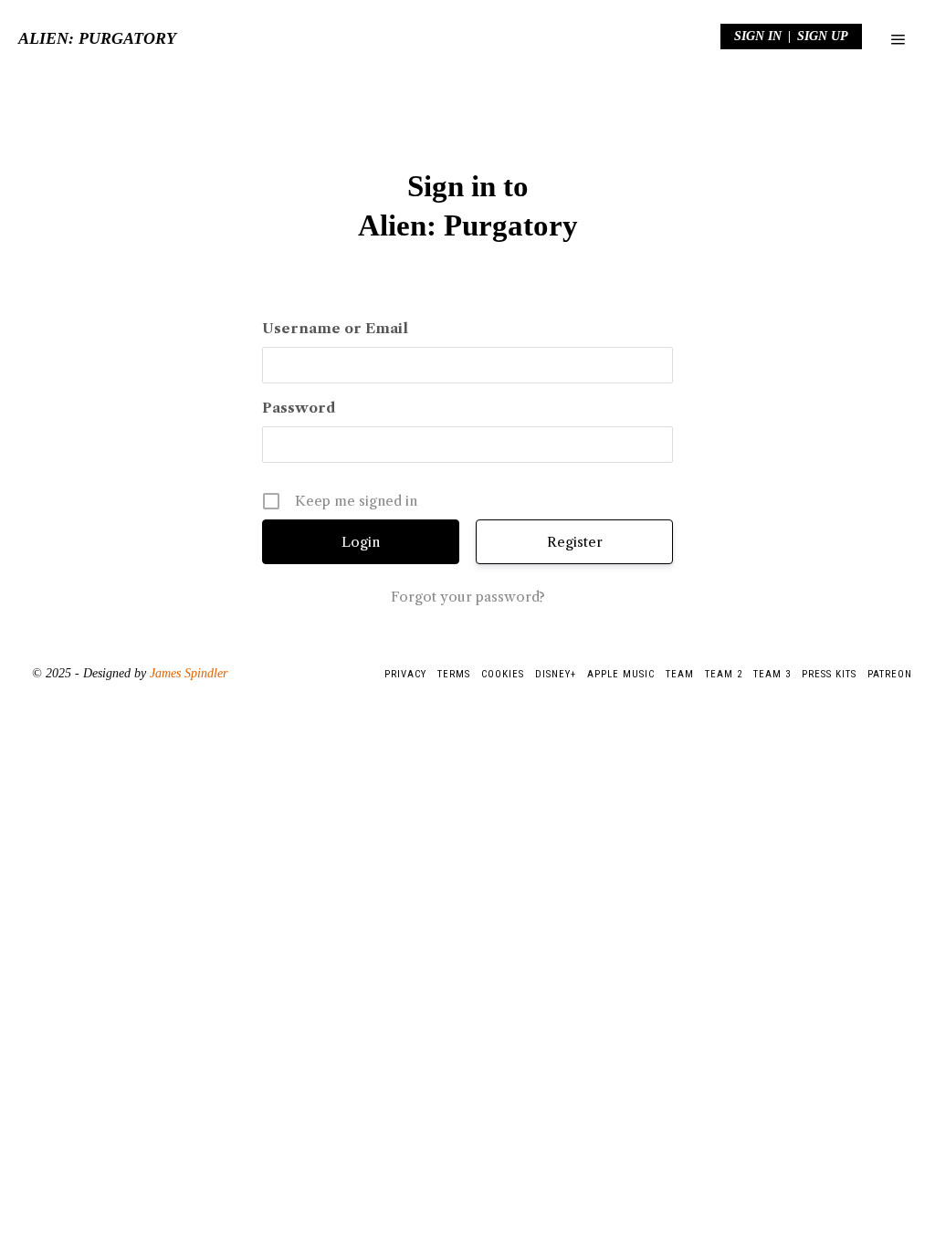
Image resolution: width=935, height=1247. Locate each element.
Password (298, 407)
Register (575, 541)
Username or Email (335, 328)
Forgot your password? (468, 596)
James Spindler (188, 673)
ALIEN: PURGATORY (97, 38)
